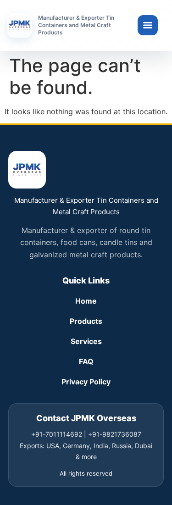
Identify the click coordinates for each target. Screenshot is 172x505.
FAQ (86, 361)
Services (86, 341)
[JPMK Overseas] (19, 25)
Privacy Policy (86, 381)
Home (86, 300)
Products (86, 321)
